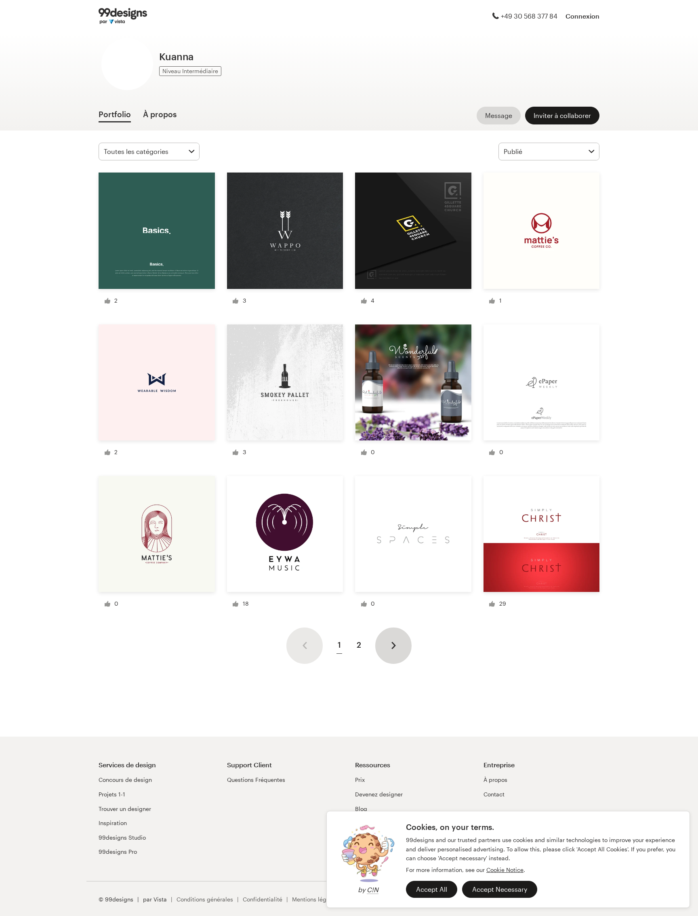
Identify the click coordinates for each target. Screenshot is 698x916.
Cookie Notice (505, 869)
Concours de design (125, 779)
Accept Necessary (499, 889)
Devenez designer (379, 794)
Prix (360, 779)
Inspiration (113, 822)
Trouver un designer (125, 808)
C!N (372, 889)
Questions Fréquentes (256, 779)
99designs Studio (122, 837)
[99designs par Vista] (123, 16)
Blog (361, 808)
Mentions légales (314, 899)
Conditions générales (205, 899)
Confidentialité (262, 899)
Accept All (431, 889)
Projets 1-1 (112, 794)
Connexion (582, 16)
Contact (494, 794)
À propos (495, 779)
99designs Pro (118, 851)
